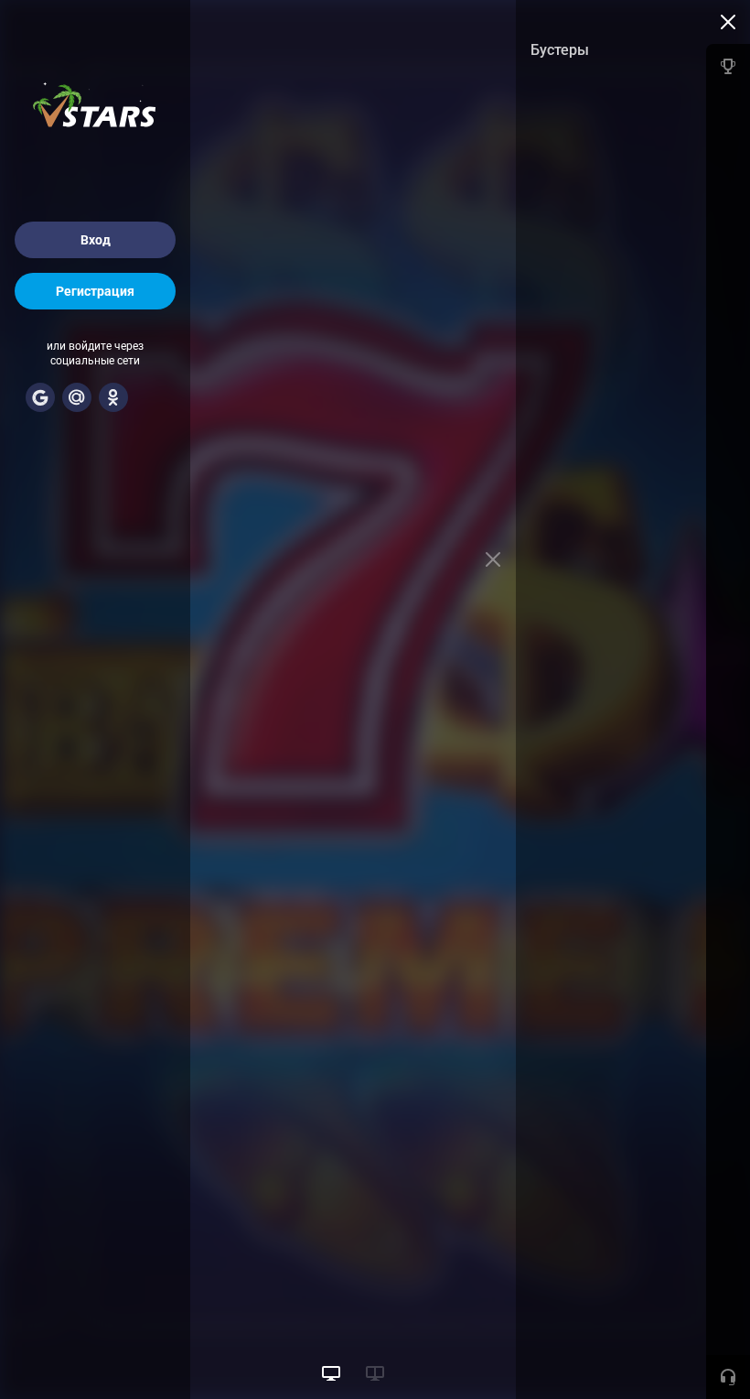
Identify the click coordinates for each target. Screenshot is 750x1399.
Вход (95, 240)
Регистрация (95, 291)
